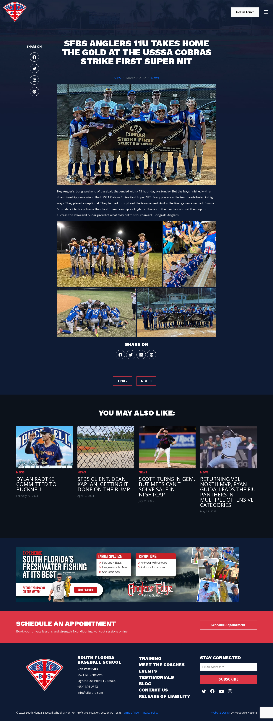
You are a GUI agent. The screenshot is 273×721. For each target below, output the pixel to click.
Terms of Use (130, 712)
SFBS (117, 78)
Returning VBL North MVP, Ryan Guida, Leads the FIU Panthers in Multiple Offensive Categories (228, 491)
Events (148, 671)
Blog (145, 683)
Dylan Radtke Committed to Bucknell (36, 484)
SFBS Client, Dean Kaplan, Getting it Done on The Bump (103, 484)
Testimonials (156, 677)
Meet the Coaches (162, 664)
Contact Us (153, 690)
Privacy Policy (150, 712)
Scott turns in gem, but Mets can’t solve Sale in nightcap (167, 486)
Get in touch (245, 12)
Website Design (220, 712)
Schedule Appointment (228, 625)
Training (150, 658)
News (155, 78)
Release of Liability (164, 696)
